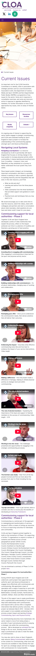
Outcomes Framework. (18, 512)
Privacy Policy (19, 652)
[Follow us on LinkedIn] (9, 14)
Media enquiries (9, 126)
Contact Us (16, 10)
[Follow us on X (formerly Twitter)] (4, 14)
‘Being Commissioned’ (18, 639)
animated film (26, 627)
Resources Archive (26, 115)
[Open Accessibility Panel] (15, 14)
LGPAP (24, 10)
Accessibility (27, 652)
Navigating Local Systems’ (10, 151)
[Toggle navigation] (2, 20)
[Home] (2, 72)
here (7, 568)
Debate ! (26, 124)
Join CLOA (7, 10)
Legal (11, 652)
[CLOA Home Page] (11, 5)
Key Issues (9, 114)
